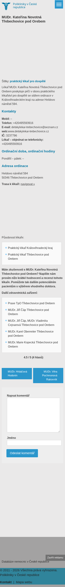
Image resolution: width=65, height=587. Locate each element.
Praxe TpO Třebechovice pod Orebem (31, 303)
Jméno (11, 437)
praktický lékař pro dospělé (28, 81)
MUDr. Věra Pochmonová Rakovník (49, 375)
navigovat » (28, 184)
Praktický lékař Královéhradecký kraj (30, 247)
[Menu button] (59, 4)
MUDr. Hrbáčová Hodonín (17, 373)
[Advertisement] (32, 53)
